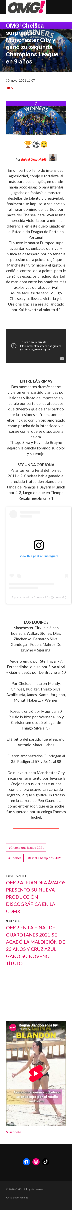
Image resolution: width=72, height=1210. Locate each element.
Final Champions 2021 (46, 858)
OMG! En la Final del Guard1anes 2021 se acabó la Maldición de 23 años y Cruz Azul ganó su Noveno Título (35, 946)
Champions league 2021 (27, 847)
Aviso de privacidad (17, 1197)
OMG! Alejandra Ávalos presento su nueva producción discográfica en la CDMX (36, 897)
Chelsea (15, 858)
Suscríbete (13, 1132)
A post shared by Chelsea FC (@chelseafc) (39, 597)
